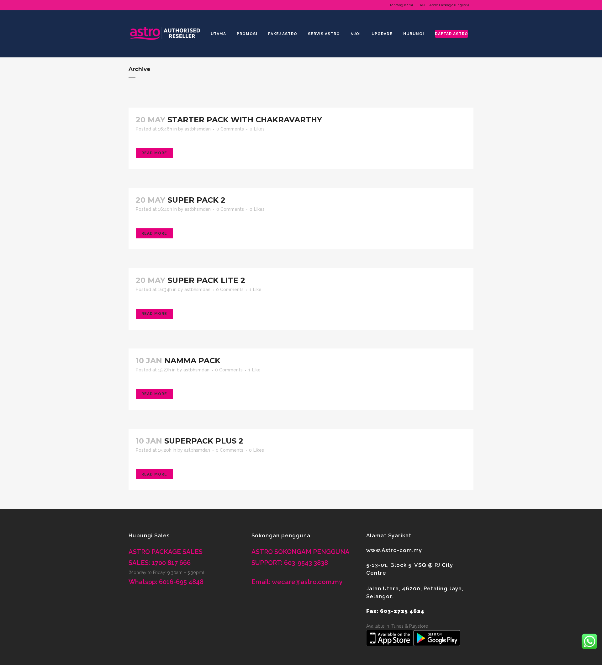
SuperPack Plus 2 (203, 440)
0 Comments (230, 128)
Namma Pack (192, 360)
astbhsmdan (198, 128)
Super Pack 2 (196, 200)
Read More (154, 153)
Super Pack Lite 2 (206, 280)
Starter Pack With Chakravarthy (244, 119)
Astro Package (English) (449, 5)
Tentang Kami (401, 5)
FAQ (421, 5)
